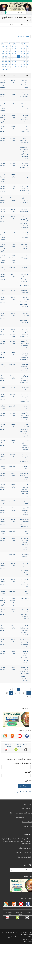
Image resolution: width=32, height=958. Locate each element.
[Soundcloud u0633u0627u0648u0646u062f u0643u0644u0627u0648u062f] (25, 1)
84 (3, 66)
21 (3, 49)
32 (9, 51)
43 (15, 54)
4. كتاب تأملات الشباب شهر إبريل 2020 (25, 246)
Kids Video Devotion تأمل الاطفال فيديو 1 (25, 556)
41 (9, 54)
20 (28, 46)
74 (28, 61)
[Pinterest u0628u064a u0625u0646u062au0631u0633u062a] (14, 1)
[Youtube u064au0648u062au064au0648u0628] (27, 1)
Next (27, 36)
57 (3, 59)
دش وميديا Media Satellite (24, 817)
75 (3, 64)
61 (15, 59)
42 (12, 54)
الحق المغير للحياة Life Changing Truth (18, 4)
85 (6, 66)
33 (12, 51)
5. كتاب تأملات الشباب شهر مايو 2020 (24, 106)
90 (21, 66)
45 (21, 54)
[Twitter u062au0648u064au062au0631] (22, 1)
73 (24, 61)
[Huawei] (7, 1)
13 (6, 46)
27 (21, 49)
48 (3, 56)
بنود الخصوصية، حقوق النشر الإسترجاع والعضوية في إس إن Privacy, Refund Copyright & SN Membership (16, 841)
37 (24, 51)
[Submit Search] (6, 13)
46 (24, 54)
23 (9, 49)
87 (12, 66)
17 (18, 46)
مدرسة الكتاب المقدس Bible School (21, 813)
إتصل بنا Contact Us (24, 857)
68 (9, 61)
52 (15, 56)
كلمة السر (28, 772)
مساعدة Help (28, 826)
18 (21, 46)
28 (24, 49)
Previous (21, 36)
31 (6, 51)
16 (15, 46)
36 (21, 51)
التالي (27, 696)
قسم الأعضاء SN (27, 822)
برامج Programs (27, 808)
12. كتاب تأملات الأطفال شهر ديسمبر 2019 (24, 235)
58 (6, 59)
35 (18, 51)
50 (9, 56)
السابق (27, 690)
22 (6, 49)
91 (24, 66)
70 (15, 61)
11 (27, 43)
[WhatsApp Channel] (17, 1)
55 (24, 56)
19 (24, 46)
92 (28, 66)
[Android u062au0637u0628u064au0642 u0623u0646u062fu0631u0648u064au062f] (11, 1)
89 (18, 66)
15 (12, 46)
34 (15, 51)
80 (18, 64)
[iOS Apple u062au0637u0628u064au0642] (9, 1)
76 (6, 64)
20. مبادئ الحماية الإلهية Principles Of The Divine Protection (25, 445)
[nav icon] (29, 13)
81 (21, 64)
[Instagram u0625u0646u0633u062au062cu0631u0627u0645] (19, 1)
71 (18, 61)
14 (9, 46)
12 (3, 46)
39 (3, 54)
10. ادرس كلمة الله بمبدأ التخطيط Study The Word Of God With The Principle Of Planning (24, 673)
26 (18, 49)
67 (6, 61)
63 (21, 59)
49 (6, 56)
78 (12, 64)
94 (6, 69)
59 (9, 59)
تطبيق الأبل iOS (26, 744)
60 (12, 59)
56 (28, 56)
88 (15, 66)
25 (15, 49)
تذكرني (27, 781)
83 (28, 64)
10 (24, 43)
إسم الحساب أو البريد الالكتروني (21, 763)
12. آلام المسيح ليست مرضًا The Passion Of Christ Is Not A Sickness (24, 630)
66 (3, 61)
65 (28, 59)
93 (3, 69)
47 (28, 54)
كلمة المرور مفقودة (18, 792)
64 (24, 59)
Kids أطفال (12, 232)
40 (6, 54)
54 (21, 56)
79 (15, 64)
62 (18, 59)
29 (28, 49)
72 (21, 61)
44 (18, 54)
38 (28, 51)
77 (9, 64)
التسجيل (28, 792)
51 (12, 56)
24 (12, 49)
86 (9, 66)
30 (3, 51)
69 (12, 61)
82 (24, 64)
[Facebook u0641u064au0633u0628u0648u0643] (30, 1)
